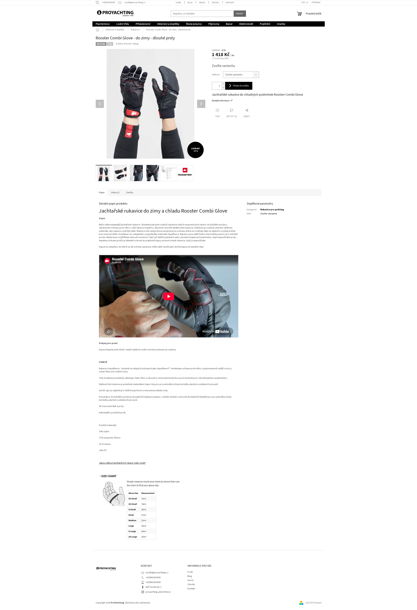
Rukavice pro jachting (272, 209)
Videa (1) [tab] (115, 192)
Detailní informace (221, 100)
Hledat (239, 13)
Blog (190, 2)
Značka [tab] (129, 192)
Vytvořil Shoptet (313, 602)
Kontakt (230, 2)
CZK (303, 2)
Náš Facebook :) (153, 587)
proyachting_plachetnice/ (158, 592)
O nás (178, 2)
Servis (202, 2)
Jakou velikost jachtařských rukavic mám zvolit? (122, 463)
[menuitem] (102, 24)
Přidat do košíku (241, 85)
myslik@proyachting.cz (157, 572)
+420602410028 (153, 577)
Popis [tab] (102, 192)
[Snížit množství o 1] (223, 88)
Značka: (127, 43)
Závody (215, 2)
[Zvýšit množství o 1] (223, 84)
